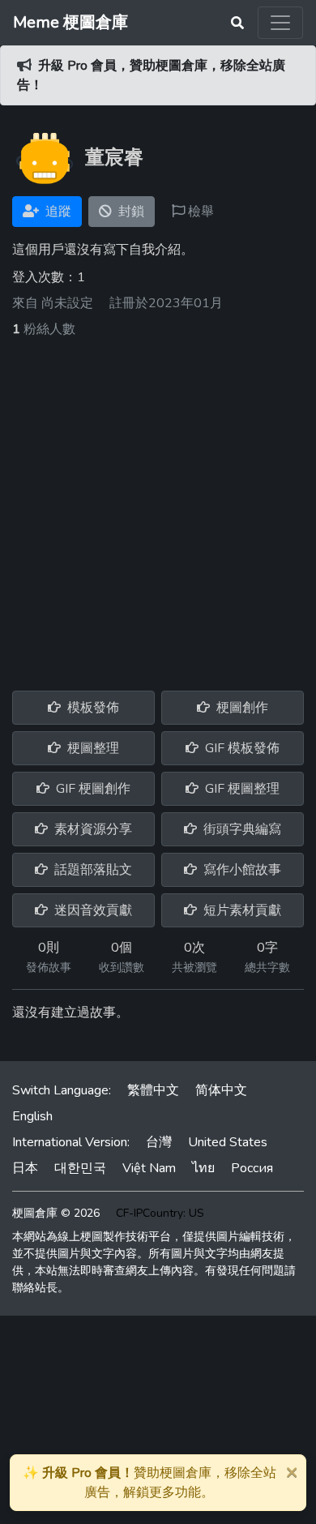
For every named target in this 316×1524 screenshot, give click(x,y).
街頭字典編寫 (240, 829)
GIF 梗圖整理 (241, 789)
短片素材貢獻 (240, 910)
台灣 (159, 1142)
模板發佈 (91, 708)
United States (227, 1142)
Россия (252, 1168)
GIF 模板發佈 (241, 748)
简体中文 (221, 1090)
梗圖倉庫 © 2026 (56, 1213)
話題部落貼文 (91, 870)
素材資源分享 (91, 829)
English (32, 1116)
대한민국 (80, 1168)
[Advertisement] (158, 505)
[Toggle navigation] (280, 22)
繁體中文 (153, 1090)
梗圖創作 (240, 708)
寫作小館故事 (240, 870)
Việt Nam (149, 1168)
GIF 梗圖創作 (91, 789)
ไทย (203, 1168)
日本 (25, 1168)
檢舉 (199, 211)
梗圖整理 (91, 748)
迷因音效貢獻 (91, 910)
